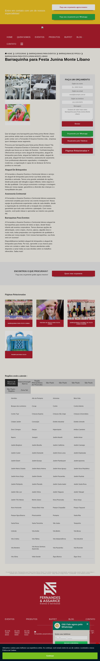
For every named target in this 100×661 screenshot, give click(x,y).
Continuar (50, 656)
